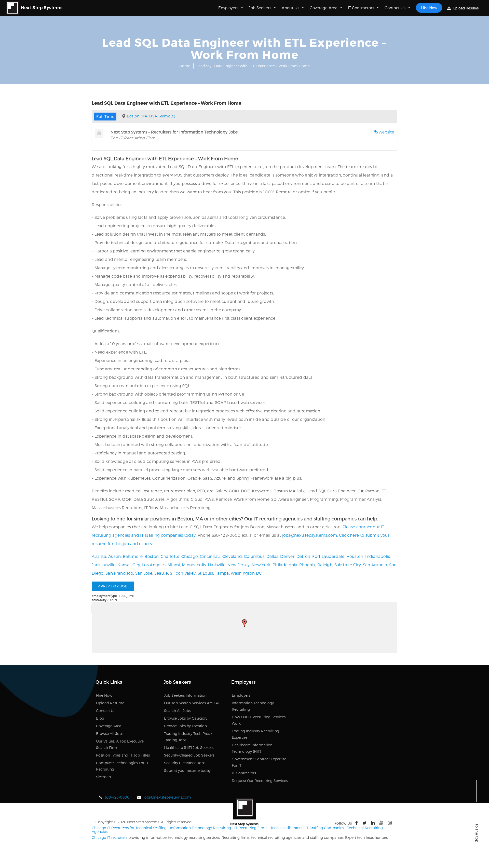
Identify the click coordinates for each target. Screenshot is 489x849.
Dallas (272, 556)
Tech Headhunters (286, 828)
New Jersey (238, 564)
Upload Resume (465, 8)
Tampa (222, 573)
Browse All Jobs (109, 733)
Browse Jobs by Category (185, 718)
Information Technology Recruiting (200, 828)
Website (386, 131)
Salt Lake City (347, 564)
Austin (114, 556)
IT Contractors (361, 7)
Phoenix (307, 564)
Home (184, 66)
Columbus (254, 556)
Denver (287, 556)
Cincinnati (210, 556)
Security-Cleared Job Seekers (189, 755)
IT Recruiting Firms (250, 828)
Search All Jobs (177, 710)
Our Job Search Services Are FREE (193, 703)
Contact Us (395, 7)
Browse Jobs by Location (185, 726)
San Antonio (375, 564)
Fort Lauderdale (328, 556)
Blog (100, 718)
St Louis (205, 573)
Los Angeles (154, 564)
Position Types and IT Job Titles (123, 755)
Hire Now (429, 7)
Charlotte (170, 556)
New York (261, 564)
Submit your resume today (187, 770)
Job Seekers (260, 7)
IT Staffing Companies (324, 828)
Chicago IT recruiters (109, 837)
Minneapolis (194, 564)
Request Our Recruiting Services (260, 780)
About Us (290, 7)
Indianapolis (377, 556)
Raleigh (324, 564)
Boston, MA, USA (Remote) (151, 116)
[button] (244, 623)
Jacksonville (104, 564)
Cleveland (232, 556)
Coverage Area (323, 7)
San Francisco (119, 573)
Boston (151, 556)
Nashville (217, 564)
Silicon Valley (183, 573)
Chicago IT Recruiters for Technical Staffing (129, 828)
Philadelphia (285, 564)
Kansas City (128, 564)
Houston (354, 556)
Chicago (189, 556)
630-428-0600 (117, 797)
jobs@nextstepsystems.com (309, 535)
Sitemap (103, 777)
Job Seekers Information (185, 695)
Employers (228, 7)
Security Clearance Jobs (184, 763)
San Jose (143, 573)
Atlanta (99, 556)
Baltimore (133, 556)
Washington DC (246, 573)
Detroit (303, 556)
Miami (174, 564)
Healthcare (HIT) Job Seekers (188, 747)
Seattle (161, 573)
